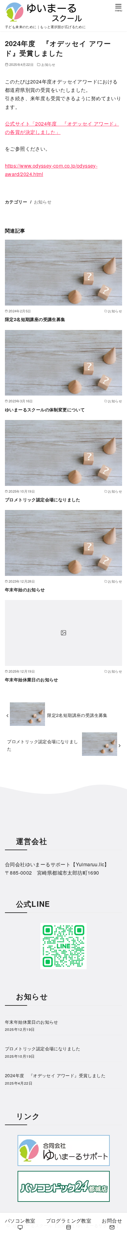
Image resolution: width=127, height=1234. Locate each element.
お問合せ (112, 1220)
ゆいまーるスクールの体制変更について (45, 409)
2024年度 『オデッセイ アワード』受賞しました (55, 1075)
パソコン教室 (20, 1220)
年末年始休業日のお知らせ (31, 679)
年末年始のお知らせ (25, 589)
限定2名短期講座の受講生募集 (35, 319)
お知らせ (48, 64)
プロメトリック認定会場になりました (42, 499)
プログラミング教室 (69, 1220)
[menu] (118, 7)
